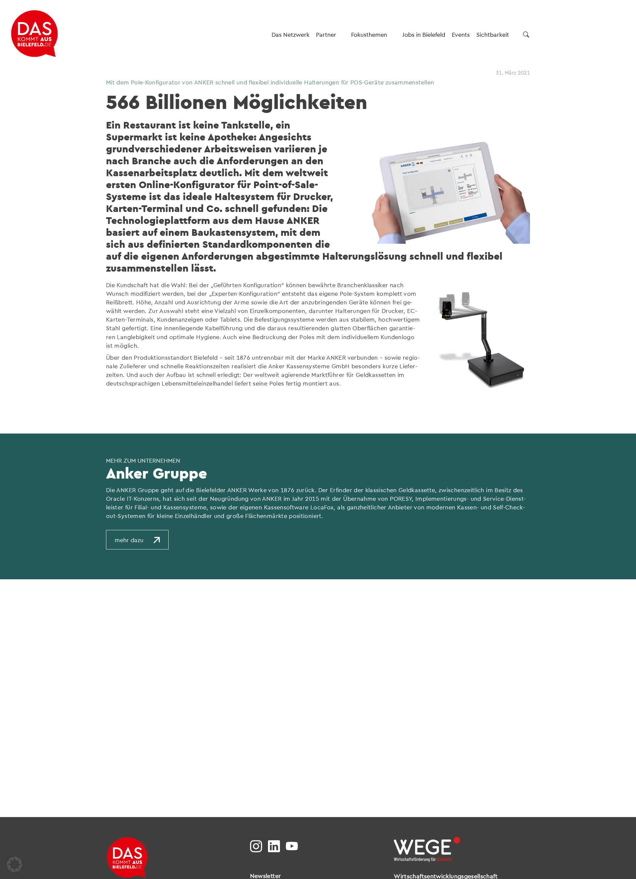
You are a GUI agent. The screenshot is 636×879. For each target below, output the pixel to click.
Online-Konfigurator (187, 184)
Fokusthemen (369, 34)
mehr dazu (129, 539)
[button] (14, 864)
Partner (326, 34)
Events (461, 34)
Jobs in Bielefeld (423, 34)
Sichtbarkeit (492, 34)
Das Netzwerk (290, 34)
